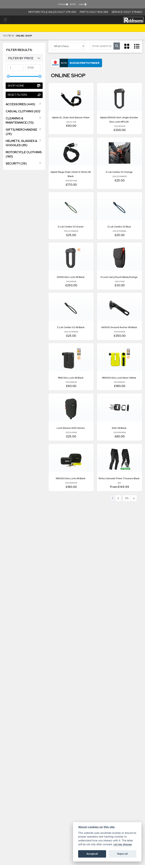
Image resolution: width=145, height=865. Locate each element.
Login (81, 4)
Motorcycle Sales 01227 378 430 (52, 12)
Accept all (92, 853)
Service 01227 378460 (127, 12)
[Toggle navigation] (5, 20)
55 (127, 498)
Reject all (122, 853)
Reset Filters (17, 95)
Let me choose (123, 844)
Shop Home (16, 85)
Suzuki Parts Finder (84, 63)
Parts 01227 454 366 (94, 12)
